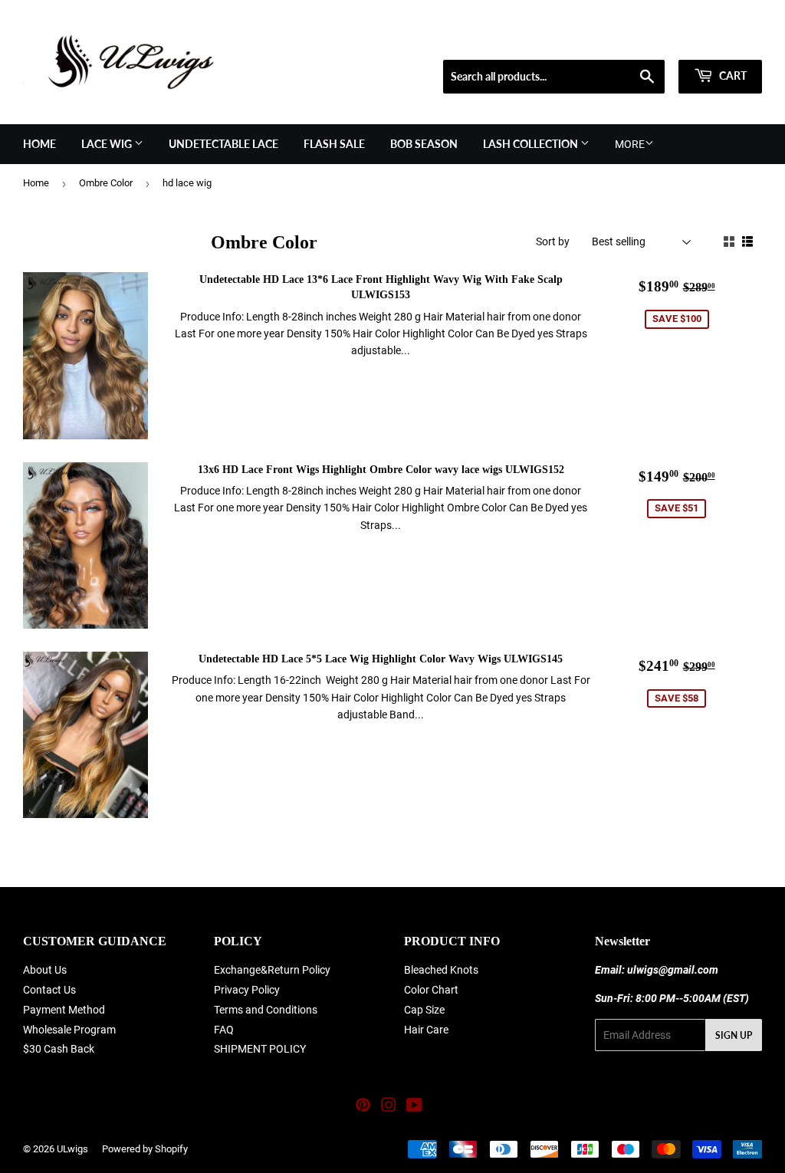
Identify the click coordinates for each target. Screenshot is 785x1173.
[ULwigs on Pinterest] (363, 1107)
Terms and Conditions (265, 1010)
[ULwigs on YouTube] (414, 1107)
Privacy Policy (247, 990)
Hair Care (426, 1030)
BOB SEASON (424, 143)
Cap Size (424, 1010)
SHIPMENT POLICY (260, 1049)
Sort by (553, 241)
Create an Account (724, 40)
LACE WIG (107, 143)
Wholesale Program (69, 1030)
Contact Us (49, 990)
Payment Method (64, 1010)
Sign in (652, 40)
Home (39, 143)
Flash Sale (334, 143)
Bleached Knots (441, 970)
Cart (732, 75)
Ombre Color (106, 183)
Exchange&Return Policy (272, 970)
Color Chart (431, 990)
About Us (45, 970)
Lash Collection (531, 143)
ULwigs (72, 1149)
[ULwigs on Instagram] (388, 1107)
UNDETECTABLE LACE (223, 143)
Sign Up (733, 1035)
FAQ (224, 1030)
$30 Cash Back (58, 1049)
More (630, 144)
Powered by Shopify (145, 1149)
